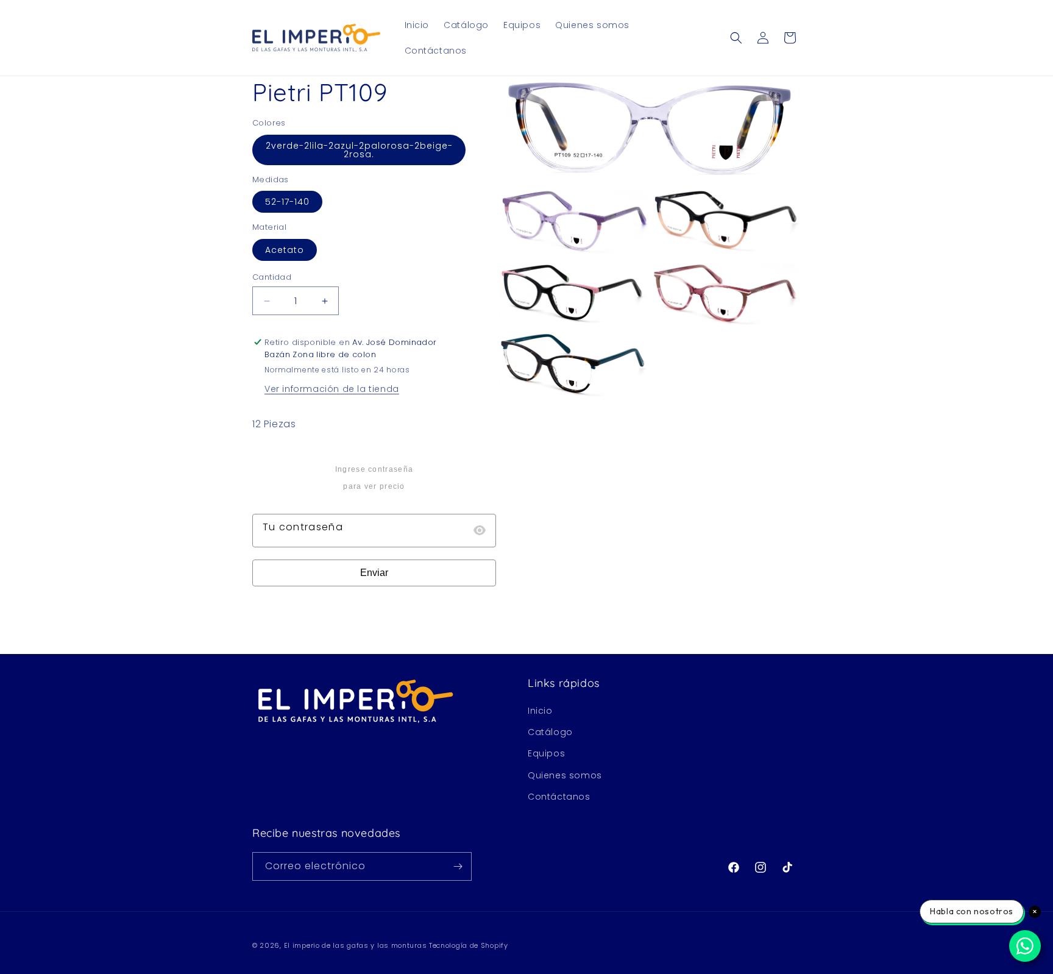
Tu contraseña (303, 527)
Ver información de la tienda (331, 389)
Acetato (284, 250)
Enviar (374, 572)
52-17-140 (287, 202)
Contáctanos (559, 797)
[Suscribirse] (457, 866)
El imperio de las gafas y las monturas (355, 945)
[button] (736, 37)
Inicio (540, 711)
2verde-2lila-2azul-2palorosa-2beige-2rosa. (359, 150)
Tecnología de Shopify (468, 945)
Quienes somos (565, 775)
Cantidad (271, 277)
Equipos (546, 753)
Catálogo (550, 732)
